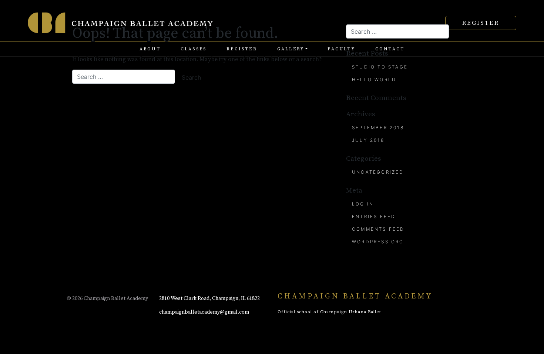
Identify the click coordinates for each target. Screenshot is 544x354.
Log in (363, 204)
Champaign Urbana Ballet (350, 312)
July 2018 (368, 140)
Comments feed (378, 229)
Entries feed (374, 216)
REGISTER (480, 23)
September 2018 (378, 127)
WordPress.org (378, 241)
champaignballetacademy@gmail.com (204, 312)
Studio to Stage (380, 67)
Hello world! (375, 79)
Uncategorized (378, 172)
